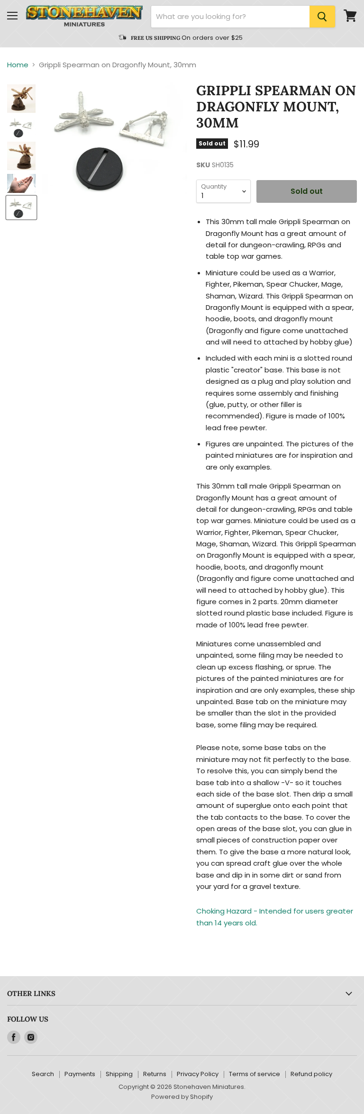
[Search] (322, 16)
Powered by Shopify (182, 1096)
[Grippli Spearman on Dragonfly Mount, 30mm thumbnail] (21, 98)
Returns (154, 1073)
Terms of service (254, 1073)
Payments (79, 1073)
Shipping (119, 1073)
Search (43, 1073)
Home (17, 65)
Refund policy (311, 1073)
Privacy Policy (197, 1073)
